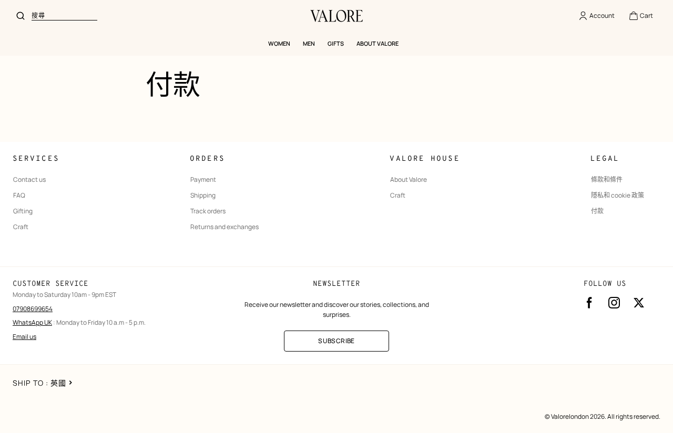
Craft (20, 227)
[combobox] (64, 15)
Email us (24, 336)
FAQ (19, 195)
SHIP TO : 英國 (39, 383)
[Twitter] (639, 302)
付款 (597, 211)
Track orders (208, 211)
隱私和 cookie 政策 (617, 195)
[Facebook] (589, 302)
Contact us (29, 179)
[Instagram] (614, 302)
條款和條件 (607, 179)
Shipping (203, 195)
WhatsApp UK (32, 322)
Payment (203, 179)
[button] (640, 15)
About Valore (408, 179)
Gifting (23, 211)
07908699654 (33, 308)
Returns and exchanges (224, 227)
